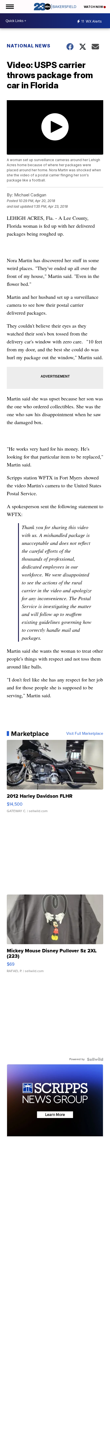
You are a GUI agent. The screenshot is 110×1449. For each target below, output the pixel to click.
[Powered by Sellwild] (95, 1059)
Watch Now (94, 6)
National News (28, 46)
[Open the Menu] (9, 6)
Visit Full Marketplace (84, 734)
